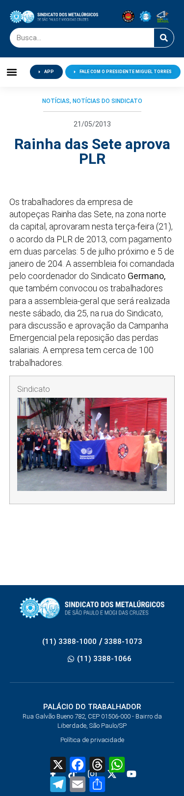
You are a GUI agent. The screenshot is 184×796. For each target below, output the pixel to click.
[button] (12, 72)
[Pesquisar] (164, 37)
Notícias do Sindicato (107, 101)
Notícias (56, 101)
